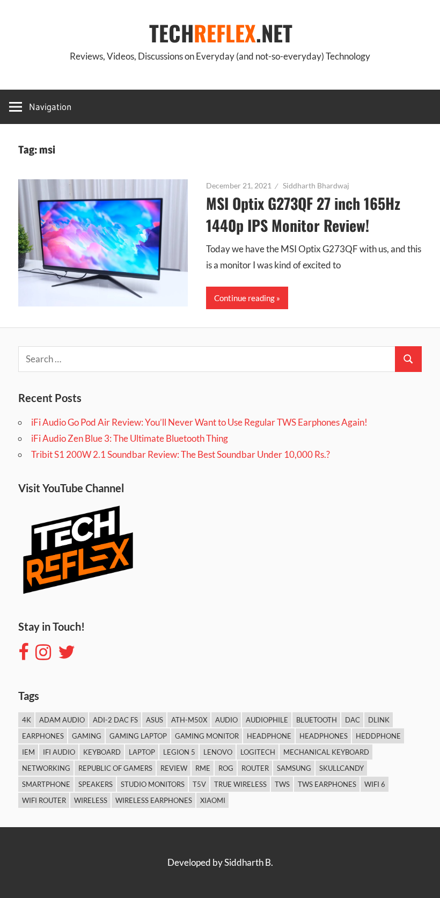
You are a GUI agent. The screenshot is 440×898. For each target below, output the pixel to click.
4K (26, 720)
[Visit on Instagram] (43, 655)
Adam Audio (62, 720)
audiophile (267, 720)
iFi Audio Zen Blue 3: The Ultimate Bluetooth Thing (129, 438)
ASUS (154, 720)
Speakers (95, 784)
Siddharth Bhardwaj (316, 185)
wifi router (44, 800)
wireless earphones (153, 800)
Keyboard (102, 752)
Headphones (323, 736)
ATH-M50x (189, 720)
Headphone (269, 736)
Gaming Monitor (207, 736)
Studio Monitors (153, 784)
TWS (282, 784)
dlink (379, 720)
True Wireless (240, 784)
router (255, 768)
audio (226, 720)
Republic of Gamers (115, 768)
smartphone (46, 784)
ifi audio (59, 752)
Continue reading (244, 298)
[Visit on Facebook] (23, 655)
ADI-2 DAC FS (115, 720)
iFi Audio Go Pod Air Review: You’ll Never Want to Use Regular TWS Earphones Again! (199, 422)
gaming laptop (138, 736)
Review (173, 768)
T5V (199, 784)
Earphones (43, 736)
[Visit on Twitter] (66, 655)
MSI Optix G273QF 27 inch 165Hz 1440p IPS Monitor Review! (303, 214)
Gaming (86, 736)
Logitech (257, 752)
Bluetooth (316, 720)
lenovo (217, 752)
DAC (352, 720)
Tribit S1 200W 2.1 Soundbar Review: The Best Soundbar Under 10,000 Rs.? (180, 454)
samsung (294, 768)
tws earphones (327, 784)
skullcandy (341, 768)
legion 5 (179, 752)
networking (46, 768)
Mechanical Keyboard (326, 752)
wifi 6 (374, 784)
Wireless (90, 800)
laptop (142, 752)
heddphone (378, 736)
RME (202, 768)
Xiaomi (212, 800)
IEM (28, 752)
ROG (225, 768)
